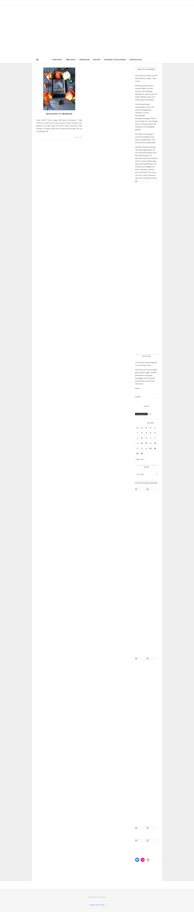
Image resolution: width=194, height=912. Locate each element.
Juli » (142, 459)
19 (155, 443)
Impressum (84, 60)
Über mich (70, 60)
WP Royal (102, 897)
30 (142, 453)
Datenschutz (136, 60)
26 (155, 448)
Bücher (96, 60)
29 (137, 453)
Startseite (57, 60)
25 (151, 448)
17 (146, 443)
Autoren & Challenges (115, 60)
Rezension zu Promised (59, 114)
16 (142, 443)
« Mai (137, 459)
